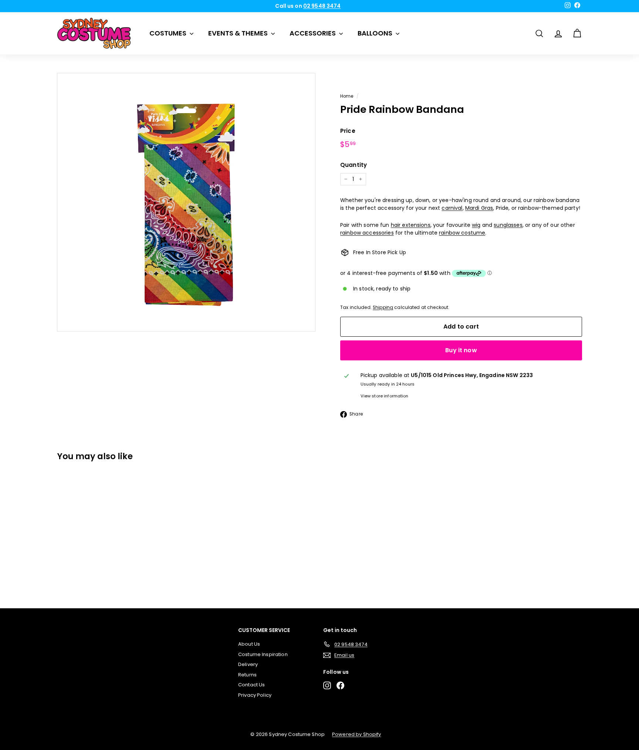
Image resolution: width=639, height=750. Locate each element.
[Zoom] (186, 202)
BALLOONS (376, 33)
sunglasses (508, 225)
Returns (247, 674)
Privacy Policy (254, 695)
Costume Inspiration (263, 654)
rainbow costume (462, 232)
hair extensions (410, 225)
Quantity (353, 165)
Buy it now (461, 350)
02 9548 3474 (322, 6)
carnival (452, 208)
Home (347, 96)
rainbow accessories (367, 232)
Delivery (248, 664)
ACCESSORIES (313, 33)
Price (347, 131)
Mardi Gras (479, 208)
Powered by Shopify (356, 734)
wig (476, 225)
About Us (249, 644)
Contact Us (251, 684)
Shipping (383, 307)
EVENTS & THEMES (238, 33)
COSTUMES (168, 33)
